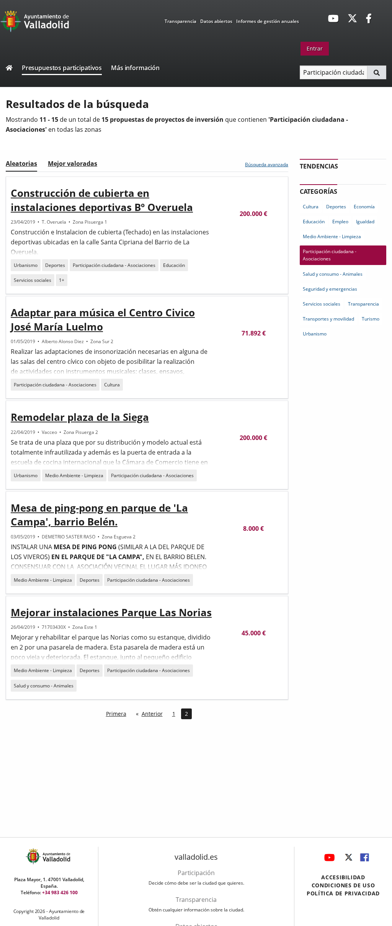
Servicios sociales (32, 280)
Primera (116, 713)
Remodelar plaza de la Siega (80, 417)
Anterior (152, 713)
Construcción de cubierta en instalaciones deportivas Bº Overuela (102, 200)
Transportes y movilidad (328, 319)
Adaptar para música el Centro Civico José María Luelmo (103, 319)
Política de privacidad (343, 893)
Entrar (315, 48)
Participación (196, 873)
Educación (174, 265)
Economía (364, 206)
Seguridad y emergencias (330, 289)
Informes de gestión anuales (267, 21)
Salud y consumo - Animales (44, 685)
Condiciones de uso (343, 885)
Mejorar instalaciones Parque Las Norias (111, 612)
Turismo (370, 319)
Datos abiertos (216, 21)
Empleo (340, 221)
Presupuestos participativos (62, 68)
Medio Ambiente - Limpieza (74, 475)
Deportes (55, 265)
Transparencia (180, 21)
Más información (135, 68)
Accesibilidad (343, 877)
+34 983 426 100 (60, 892)
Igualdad (365, 221)
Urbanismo (26, 265)
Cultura (112, 384)
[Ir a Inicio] (9, 69)
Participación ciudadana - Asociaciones (114, 265)
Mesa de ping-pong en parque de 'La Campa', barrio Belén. (99, 514)
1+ (61, 280)
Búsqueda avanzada (266, 164)
